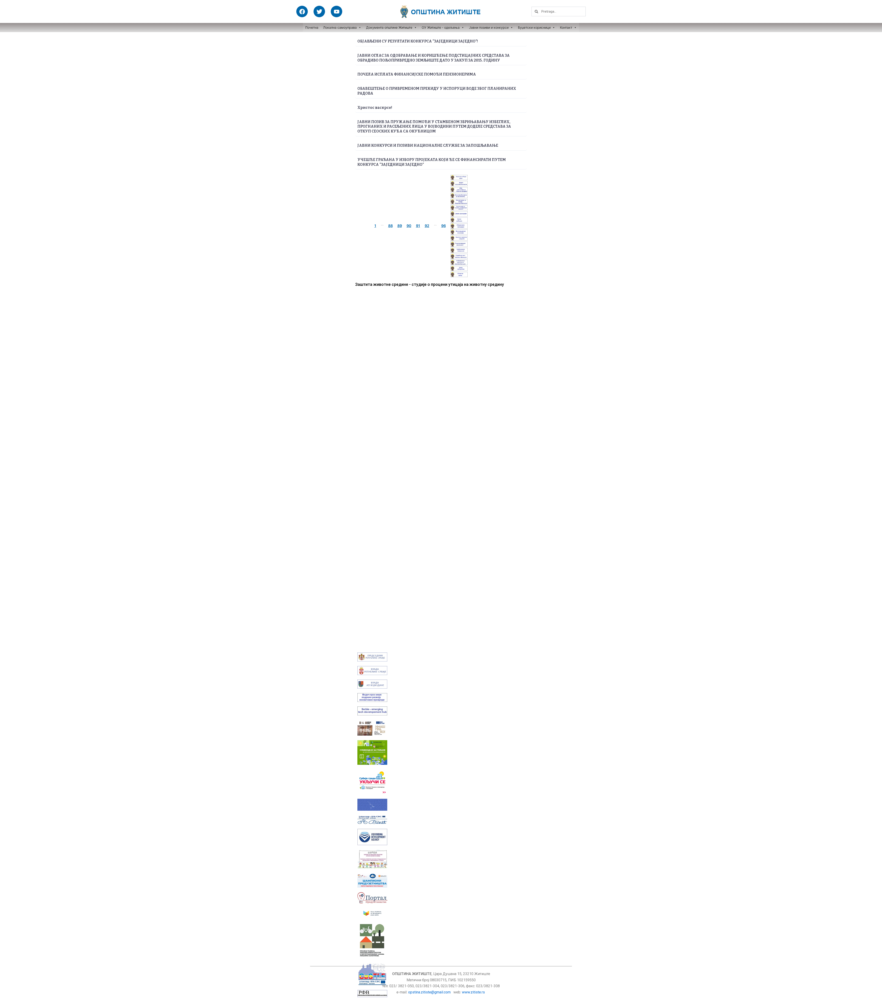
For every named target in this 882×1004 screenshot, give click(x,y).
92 (427, 225)
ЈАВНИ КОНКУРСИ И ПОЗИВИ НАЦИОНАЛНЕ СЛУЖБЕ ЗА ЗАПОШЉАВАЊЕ (427, 145)
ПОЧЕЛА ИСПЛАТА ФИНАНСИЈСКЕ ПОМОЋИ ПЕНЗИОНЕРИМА (416, 74)
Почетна (311, 27)
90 (409, 225)
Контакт (566, 27)
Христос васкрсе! (374, 107)
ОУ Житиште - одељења (441, 27)
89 (399, 225)
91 (418, 225)
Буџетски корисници (534, 27)
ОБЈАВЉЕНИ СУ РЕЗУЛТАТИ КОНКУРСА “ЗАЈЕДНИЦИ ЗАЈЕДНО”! (417, 41)
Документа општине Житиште (389, 27)
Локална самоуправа (340, 27)
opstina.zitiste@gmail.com (429, 992)
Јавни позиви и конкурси (489, 27)
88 (390, 225)
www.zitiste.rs (474, 992)
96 (443, 225)
